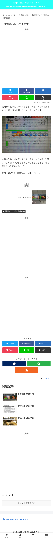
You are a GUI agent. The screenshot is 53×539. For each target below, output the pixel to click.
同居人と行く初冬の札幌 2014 (15, 211)
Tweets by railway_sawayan (15, 519)
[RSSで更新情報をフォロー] (26, 370)
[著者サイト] (14, 363)
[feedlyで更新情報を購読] (39, 363)
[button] (48, 330)
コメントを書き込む (26, 503)
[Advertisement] (26, 58)
